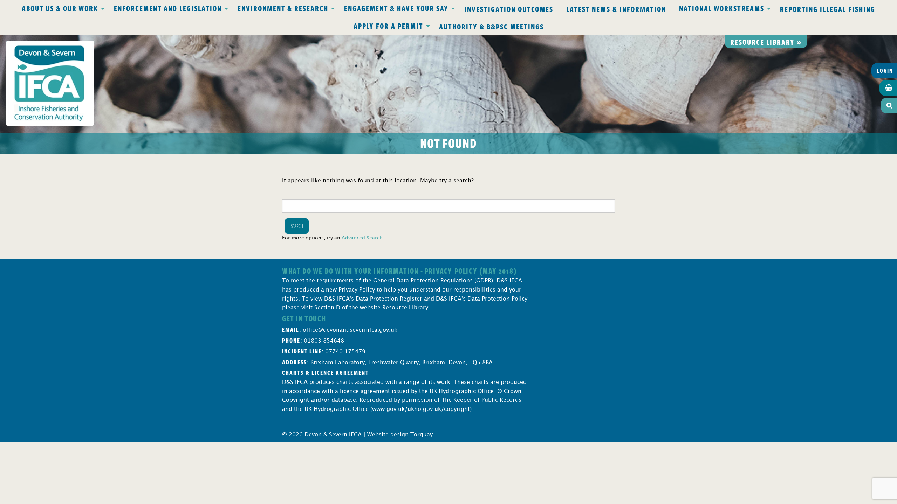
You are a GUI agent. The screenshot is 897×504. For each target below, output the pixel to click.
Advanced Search (362, 238)
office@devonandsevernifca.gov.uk (350, 330)
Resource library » (766, 41)
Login (885, 70)
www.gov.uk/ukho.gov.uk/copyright (421, 409)
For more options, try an (332, 238)
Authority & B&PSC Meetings (491, 26)
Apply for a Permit (388, 25)
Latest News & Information (616, 8)
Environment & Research (283, 8)
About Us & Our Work (60, 8)
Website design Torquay (400, 435)
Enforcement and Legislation (168, 8)
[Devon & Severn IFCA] (50, 83)
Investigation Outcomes (508, 8)
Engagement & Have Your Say (396, 8)
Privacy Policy (356, 290)
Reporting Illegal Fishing (827, 8)
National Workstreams (721, 8)
